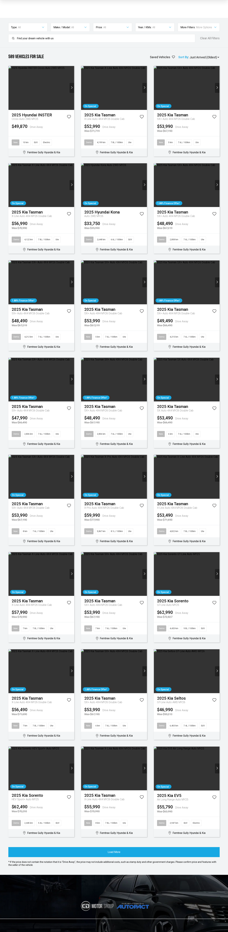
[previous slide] (11, 88)
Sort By (183, 57)
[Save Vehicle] (69, 117)
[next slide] (72, 88)
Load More (114, 852)
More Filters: (187, 27)
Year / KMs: (145, 27)
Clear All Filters (210, 38)
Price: (99, 27)
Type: (14, 27)
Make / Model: (61, 27)
